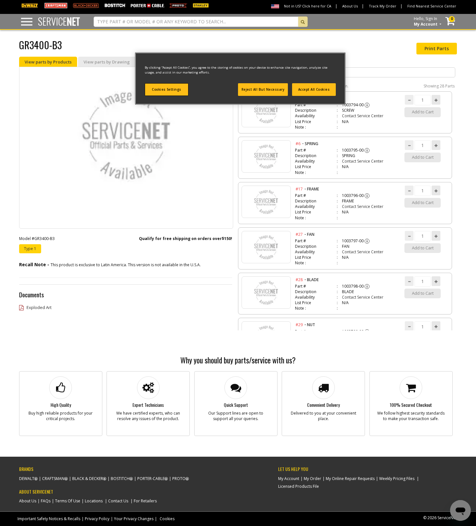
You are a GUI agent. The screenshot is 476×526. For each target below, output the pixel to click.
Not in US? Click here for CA (307, 6)
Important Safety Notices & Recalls (48, 518)
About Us (350, 6)
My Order (312, 478)
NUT (311, 324)
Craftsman (53, 478)
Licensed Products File (298, 486)
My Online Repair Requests (350, 478)
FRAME (313, 189)
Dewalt (26, 478)
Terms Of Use (67, 501)
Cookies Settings (166, 89)
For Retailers (145, 501)
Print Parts (437, 48)
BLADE (313, 279)
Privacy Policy (97, 518)
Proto (179, 478)
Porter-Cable (150, 478)
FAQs (46, 501)
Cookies (167, 518)
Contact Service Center (362, 116)
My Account (288, 478)
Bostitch (120, 478)
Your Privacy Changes (133, 518)
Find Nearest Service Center (431, 6)
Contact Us (118, 501)
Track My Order (382, 6)
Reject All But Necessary (263, 89)
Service (59, 21)
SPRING (311, 143)
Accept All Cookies (314, 89)
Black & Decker (87, 478)
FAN (310, 234)
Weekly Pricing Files (396, 478)
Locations (94, 501)
